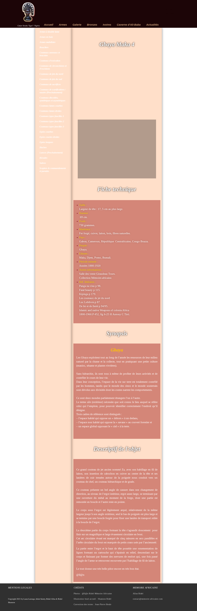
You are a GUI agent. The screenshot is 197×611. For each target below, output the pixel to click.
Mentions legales (20, 587)
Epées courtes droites (49, 137)
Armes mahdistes (47, 42)
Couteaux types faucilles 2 (52, 121)
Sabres (43, 163)
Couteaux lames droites (50, 111)
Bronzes (92, 24)
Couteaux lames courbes (51, 106)
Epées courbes (46, 132)
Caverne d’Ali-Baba (129, 24)
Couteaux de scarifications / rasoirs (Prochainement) (53, 91)
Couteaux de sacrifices (50, 84)
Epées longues (46, 142)
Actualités (152, 24)
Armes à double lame (49, 32)
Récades (43, 158)
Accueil (48, 24)
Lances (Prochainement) (51, 152)
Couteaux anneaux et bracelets (50, 54)
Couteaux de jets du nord (51, 74)
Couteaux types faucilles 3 (52, 126)
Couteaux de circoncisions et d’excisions (53, 67)
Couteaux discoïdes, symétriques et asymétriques (52, 99)
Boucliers (44, 47)
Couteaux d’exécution (50, 60)
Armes (63, 24)
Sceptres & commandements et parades (53, 169)
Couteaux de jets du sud (51, 79)
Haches (43, 147)
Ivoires (107, 24)
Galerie (77, 24)
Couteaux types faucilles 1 (52, 116)
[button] (80, 87)
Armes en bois (46, 37)
